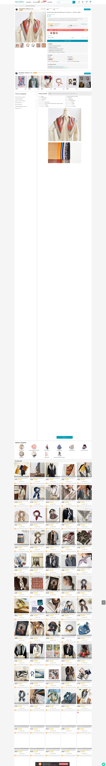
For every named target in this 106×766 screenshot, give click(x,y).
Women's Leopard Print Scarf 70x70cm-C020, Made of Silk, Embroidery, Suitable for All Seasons (84, 614)
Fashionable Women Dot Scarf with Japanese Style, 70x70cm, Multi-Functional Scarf (22, 591)
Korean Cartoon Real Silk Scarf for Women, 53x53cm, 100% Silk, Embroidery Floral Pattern (84, 750)
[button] (44, 27)
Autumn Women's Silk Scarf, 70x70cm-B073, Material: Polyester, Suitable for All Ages (22, 659)
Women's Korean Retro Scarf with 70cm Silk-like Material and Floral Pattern (68, 682)
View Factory (87, 9)
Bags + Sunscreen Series (20, 100)
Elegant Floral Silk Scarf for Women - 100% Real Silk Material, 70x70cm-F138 (84, 478)
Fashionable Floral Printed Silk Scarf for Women (21, 682)
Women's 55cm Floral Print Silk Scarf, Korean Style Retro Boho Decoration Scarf (53, 682)
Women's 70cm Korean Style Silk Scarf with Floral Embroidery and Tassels (69, 591)
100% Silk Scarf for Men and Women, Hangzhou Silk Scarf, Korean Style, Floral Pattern (53, 591)
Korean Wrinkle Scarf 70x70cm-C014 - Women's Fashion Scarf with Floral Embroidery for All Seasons (22, 523)
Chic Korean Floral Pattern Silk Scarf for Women (84, 546)
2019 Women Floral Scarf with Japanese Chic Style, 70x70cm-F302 (21, 546)
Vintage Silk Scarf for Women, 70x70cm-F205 (84, 523)
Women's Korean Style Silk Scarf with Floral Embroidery (69, 636)
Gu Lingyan (48, 596)
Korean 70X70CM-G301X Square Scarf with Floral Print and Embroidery (37, 568)
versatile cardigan (19, 99)
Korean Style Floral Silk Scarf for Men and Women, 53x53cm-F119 (68, 704)
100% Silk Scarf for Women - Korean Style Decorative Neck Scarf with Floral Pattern (22, 636)
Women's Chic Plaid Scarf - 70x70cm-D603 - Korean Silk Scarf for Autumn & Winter (53, 523)
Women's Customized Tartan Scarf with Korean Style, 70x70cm (21, 568)
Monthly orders (49, 8)
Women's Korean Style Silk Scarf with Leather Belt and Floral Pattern (69, 750)
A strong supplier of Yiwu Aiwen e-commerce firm (84, 642)
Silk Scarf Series (19, 104)
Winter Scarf (18, 108)
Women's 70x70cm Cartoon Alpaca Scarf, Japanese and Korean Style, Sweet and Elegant (37, 614)
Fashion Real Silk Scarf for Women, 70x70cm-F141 (53, 546)
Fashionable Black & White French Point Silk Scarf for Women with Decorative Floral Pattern (84, 704)
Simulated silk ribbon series (21, 106)
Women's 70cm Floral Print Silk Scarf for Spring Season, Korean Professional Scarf (84, 727)
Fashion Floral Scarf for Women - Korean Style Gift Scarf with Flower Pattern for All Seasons (22, 704)
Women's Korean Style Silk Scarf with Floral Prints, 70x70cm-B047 (22, 478)
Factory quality (43, 8)
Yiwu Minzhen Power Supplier (37, 483)
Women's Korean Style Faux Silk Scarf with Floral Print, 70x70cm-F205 (53, 478)
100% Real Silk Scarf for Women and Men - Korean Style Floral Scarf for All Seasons (53, 636)
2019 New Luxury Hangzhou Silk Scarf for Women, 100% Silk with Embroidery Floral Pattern (21, 750)
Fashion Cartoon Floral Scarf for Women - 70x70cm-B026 (37, 500)
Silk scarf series (19, 102)
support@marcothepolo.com (59, 66)
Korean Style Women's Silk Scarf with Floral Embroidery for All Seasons (53, 727)
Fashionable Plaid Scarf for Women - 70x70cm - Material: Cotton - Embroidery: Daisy (68, 614)
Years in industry (56, 8)
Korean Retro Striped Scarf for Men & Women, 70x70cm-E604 (68, 568)
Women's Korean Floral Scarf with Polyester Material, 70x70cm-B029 (21, 500)
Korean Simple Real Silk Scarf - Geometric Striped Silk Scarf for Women (37, 659)
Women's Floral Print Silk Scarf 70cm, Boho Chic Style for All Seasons (37, 682)
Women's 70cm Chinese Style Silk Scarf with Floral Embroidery (37, 750)
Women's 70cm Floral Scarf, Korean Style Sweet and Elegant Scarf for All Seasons (21, 727)
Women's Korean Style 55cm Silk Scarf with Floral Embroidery (52, 704)
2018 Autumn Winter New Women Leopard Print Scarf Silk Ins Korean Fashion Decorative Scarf (53, 614)
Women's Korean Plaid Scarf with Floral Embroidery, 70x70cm (53, 500)
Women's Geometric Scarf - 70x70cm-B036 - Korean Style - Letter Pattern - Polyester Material (84, 568)
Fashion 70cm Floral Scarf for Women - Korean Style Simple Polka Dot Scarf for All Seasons (37, 704)
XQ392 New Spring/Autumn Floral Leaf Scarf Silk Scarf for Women (84, 659)
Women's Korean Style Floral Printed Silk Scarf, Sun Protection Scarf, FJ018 (84, 636)
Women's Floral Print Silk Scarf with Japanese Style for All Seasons (84, 682)
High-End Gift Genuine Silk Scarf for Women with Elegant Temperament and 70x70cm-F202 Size (21, 614)
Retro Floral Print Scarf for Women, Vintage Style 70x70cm (37, 523)
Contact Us (66, 67)
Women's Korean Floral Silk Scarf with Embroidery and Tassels (52, 750)
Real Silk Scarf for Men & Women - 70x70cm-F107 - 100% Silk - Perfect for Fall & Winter (53, 568)
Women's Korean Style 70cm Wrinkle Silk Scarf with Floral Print (84, 591)
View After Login (84, 24)
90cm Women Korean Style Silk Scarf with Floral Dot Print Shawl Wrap (37, 727)
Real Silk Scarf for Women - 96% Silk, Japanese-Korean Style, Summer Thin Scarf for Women (69, 727)
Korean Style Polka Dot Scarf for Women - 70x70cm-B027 (37, 546)
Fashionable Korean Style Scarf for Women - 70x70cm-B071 (69, 523)
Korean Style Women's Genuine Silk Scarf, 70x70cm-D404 (37, 478)
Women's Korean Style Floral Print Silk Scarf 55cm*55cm (53, 659)
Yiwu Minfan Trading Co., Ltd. (21, 483)
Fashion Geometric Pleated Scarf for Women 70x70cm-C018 (68, 659)
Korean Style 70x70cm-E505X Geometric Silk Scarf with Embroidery (84, 500)
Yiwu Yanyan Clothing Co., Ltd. (84, 664)
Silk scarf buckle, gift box (20, 97)
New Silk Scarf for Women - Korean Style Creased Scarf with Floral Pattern (68, 546)
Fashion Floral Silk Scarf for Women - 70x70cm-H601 (68, 478)
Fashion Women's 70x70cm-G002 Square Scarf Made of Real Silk (37, 591)
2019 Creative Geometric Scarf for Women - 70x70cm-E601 (37, 636)
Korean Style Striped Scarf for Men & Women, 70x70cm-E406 (68, 500)
